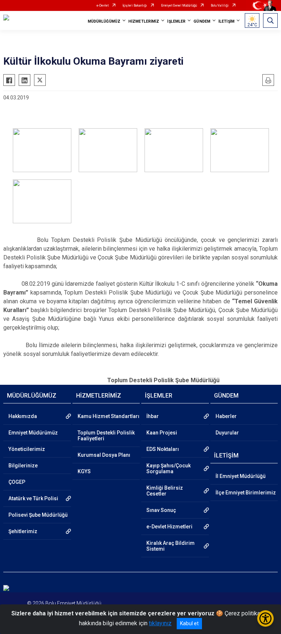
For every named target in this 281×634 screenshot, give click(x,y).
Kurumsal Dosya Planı (104, 455)
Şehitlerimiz (22, 531)
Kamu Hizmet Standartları (108, 416)
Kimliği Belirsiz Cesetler (164, 491)
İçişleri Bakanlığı (135, 5)
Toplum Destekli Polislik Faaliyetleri (106, 435)
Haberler (226, 416)
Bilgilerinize (23, 465)
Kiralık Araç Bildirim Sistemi (170, 546)
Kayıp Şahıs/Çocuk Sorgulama (168, 468)
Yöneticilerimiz (26, 449)
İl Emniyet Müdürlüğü (241, 476)
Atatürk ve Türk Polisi (33, 498)
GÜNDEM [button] (202, 21)
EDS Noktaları (162, 449)
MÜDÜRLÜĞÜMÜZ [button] (104, 21)
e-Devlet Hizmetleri (169, 526)
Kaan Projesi (161, 433)
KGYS (84, 471)
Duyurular (227, 433)
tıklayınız (160, 623)
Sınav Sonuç (161, 510)
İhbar (152, 416)
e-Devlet (103, 5)
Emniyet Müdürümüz (33, 433)
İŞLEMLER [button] (176, 21)
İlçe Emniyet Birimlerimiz (246, 493)
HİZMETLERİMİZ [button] (143, 21)
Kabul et (189, 623)
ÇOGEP (16, 482)
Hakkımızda (22, 416)
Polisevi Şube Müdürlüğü (38, 515)
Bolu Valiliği (220, 5)
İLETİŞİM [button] (226, 21)
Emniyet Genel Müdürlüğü (179, 5)
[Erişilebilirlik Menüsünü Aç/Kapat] (265, 618)
